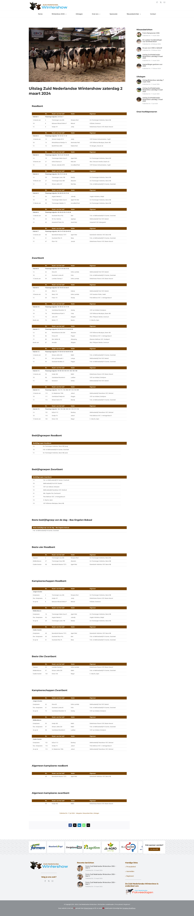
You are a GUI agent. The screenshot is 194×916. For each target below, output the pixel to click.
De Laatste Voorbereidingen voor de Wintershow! (152, 41)
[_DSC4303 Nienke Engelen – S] (139, 48)
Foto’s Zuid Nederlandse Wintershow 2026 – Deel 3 (100, 867)
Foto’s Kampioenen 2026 (150, 33)
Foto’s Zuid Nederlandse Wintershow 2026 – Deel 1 (100, 883)
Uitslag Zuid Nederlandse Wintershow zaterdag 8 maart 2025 (152, 56)
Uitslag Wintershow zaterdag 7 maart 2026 (153, 81)
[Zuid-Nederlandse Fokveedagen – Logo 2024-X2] (139, 889)
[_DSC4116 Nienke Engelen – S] (139, 40)
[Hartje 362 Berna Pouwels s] (139, 55)
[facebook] (157, 2)
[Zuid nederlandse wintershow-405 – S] (80, 882)
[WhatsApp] (84, 825)
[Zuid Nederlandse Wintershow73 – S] (80, 866)
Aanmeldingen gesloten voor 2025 (152, 65)
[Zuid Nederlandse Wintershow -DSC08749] (139, 98)
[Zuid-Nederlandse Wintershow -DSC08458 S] (139, 64)
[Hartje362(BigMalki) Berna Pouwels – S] (139, 80)
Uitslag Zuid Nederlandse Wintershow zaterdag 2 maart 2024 (152, 99)
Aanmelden (130, 872)
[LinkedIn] (79, 825)
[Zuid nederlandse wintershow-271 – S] (80, 874)
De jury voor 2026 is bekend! (152, 48)
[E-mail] (88, 825)
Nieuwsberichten (88, 813)
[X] (75, 825)
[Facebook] (70, 825)
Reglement (130, 876)
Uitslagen (96, 813)
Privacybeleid (131, 867)
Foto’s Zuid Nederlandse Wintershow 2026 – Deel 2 (100, 875)
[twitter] (161, 2)
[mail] (164, 2)
